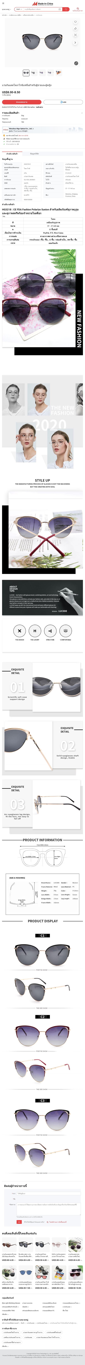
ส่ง (19, 1222)
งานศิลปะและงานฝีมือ (15, 15)
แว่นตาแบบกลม (27, 1303)
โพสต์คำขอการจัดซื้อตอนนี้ (56, 1222)
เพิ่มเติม (4, 1346)
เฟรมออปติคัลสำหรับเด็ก (10, 1307)
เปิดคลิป (24, 1307)
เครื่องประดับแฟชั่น (28, 15)
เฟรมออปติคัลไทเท (48, 1307)
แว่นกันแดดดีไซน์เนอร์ (54, 1332)
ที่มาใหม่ (65, 1310)
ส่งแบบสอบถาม (21, 102)
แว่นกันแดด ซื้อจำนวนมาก (12, 1342)
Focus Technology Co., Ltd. (43, 1353)
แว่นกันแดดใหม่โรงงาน (11, 1332)
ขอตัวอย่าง (39, 107)
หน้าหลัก (4, 15)
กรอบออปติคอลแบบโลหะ (71, 1303)
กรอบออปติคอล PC (48, 1310)
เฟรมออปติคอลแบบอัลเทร (30, 1310)
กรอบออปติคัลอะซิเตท (49, 1303)
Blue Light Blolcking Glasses (11, 1303)
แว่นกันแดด (39, 15)
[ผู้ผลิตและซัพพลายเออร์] (42, 4)
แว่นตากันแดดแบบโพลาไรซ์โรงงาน (48, 1337)
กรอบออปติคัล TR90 (8, 1310)
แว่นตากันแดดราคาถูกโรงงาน (32, 1332)
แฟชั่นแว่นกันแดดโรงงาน (12, 1337)
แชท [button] (64, 102)
